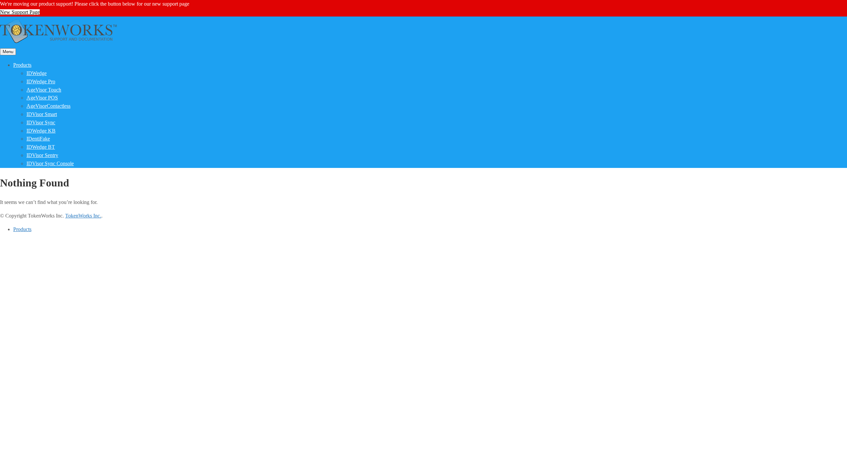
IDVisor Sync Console (50, 163)
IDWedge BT (40, 147)
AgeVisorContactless (48, 106)
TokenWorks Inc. (83, 215)
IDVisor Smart (41, 114)
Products (22, 65)
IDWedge (36, 73)
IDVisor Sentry (42, 155)
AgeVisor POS (42, 97)
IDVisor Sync (40, 122)
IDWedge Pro (40, 81)
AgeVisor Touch (43, 90)
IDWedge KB (41, 131)
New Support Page (20, 12)
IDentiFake (38, 138)
